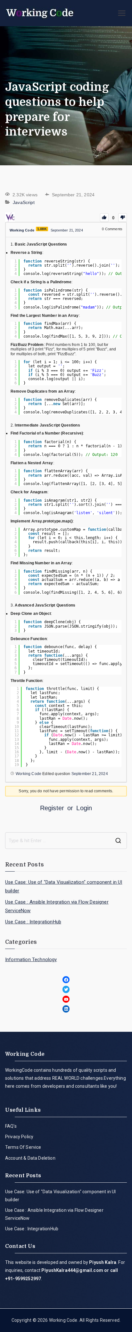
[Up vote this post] (104, 217)
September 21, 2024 (89, 774)
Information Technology (31, 959)
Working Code (63, 1320)
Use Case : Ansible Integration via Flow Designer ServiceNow (57, 906)
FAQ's (11, 1126)
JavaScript (24, 202)
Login (84, 807)
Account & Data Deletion (30, 1158)
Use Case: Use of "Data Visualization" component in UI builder (63, 886)
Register (52, 807)
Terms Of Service (23, 1147)
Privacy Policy (19, 1136)
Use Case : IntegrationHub (33, 922)
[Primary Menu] (122, 13)
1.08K (42, 229)
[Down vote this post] (122, 217)
